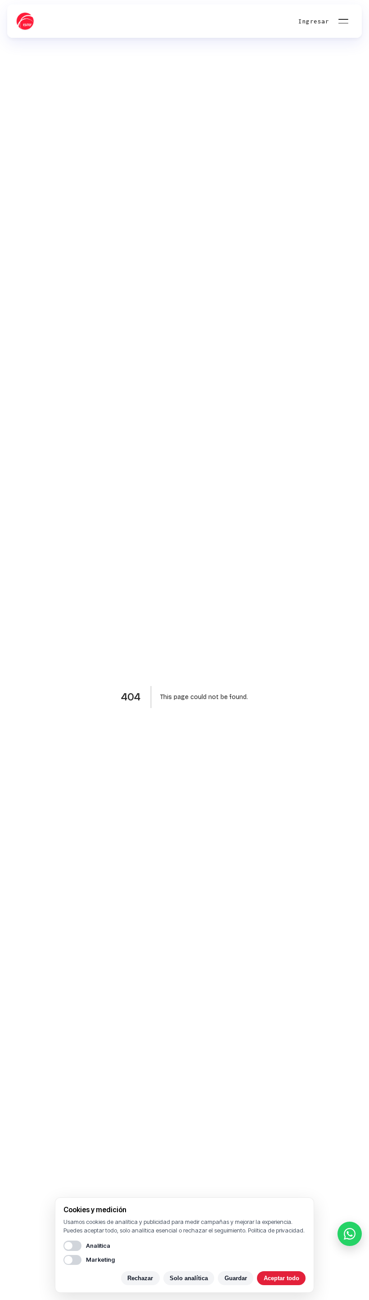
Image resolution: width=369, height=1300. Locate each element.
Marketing (100, 1259)
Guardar (236, 1278)
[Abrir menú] (343, 21)
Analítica (98, 1245)
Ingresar (313, 21)
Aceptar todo (281, 1278)
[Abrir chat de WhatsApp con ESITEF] (350, 1234)
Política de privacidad (275, 1230)
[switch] (72, 1245)
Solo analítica (189, 1278)
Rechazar (140, 1278)
